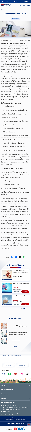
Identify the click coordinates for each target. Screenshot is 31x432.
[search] (20, 5)
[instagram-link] (21, 374)
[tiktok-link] (27, 374)
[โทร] (16, 5)
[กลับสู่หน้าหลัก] (6, 5)
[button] (16, 5)
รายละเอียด (21, 279)
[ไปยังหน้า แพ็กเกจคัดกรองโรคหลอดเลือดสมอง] (7, 300)
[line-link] (9, 374)
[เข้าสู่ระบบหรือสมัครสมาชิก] (24, 5)
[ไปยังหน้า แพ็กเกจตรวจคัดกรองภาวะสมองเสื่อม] (7, 287)
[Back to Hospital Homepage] (2, 10)
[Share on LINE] (24, 257)
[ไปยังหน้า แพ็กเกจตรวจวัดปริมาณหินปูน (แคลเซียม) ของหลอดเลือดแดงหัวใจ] (7, 275)
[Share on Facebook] (12, 257)
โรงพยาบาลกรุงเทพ (5, 355)
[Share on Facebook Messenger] (16, 257)
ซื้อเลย (25, 291)
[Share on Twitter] (20, 257)
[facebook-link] (3, 374)
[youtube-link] (15, 374)
